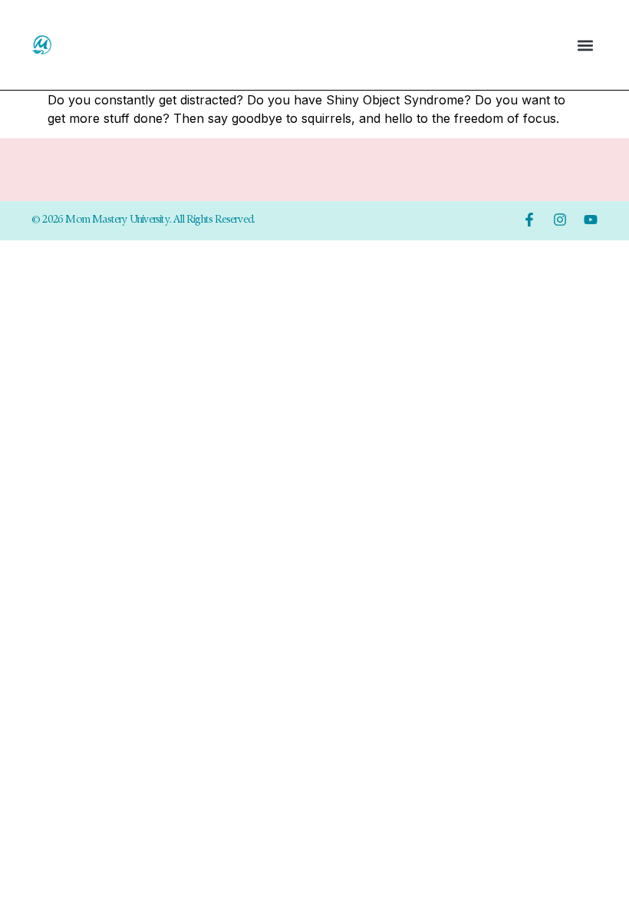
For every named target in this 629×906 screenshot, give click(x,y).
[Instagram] (560, 219)
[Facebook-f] (529, 219)
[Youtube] (591, 219)
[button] (585, 45)
